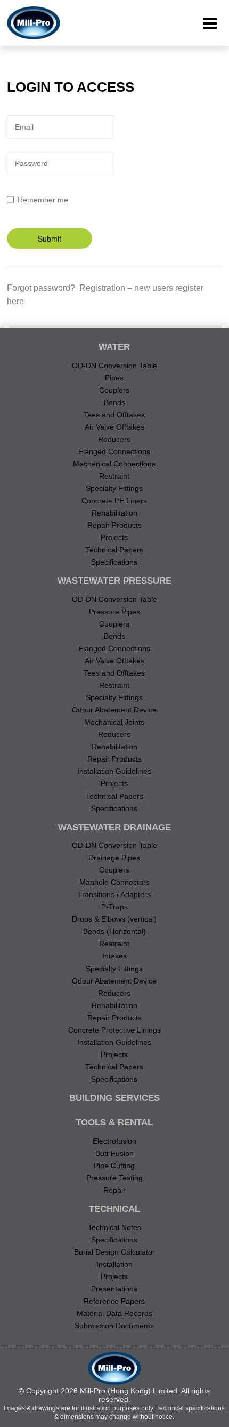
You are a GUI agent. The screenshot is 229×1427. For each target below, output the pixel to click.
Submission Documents (114, 1325)
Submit (49, 238)
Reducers (114, 439)
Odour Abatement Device (114, 709)
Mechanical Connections (114, 463)
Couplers (114, 390)
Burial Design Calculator (114, 1252)
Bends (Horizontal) (114, 931)
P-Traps (114, 906)
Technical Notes (114, 1227)
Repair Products (114, 525)
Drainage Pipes (114, 857)
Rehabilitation (114, 513)
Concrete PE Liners (114, 500)
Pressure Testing (114, 1178)
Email (24, 127)
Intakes (114, 956)
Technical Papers (114, 549)
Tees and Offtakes (114, 414)
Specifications (114, 562)
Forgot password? (41, 287)
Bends (114, 402)
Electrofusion (114, 1141)
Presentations (114, 1289)
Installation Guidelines (114, 771)
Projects (114, 537)
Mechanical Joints (114, 722)
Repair (114, 1190)
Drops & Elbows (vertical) (114, 919)
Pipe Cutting (114, 1165)
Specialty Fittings (114, 488)
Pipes (114, 378)
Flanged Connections (114, 451)
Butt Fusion (114, 1153)
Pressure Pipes (114, 611)
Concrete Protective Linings (114, 1030)
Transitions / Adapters (114, 894)
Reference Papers (114, 1301)
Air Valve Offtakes (114, 427)
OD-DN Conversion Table (114, 365)
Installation (114, 1264)
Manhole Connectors (114, 882)
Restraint (114, 476)
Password (31, 163)
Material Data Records (114, 1313)
